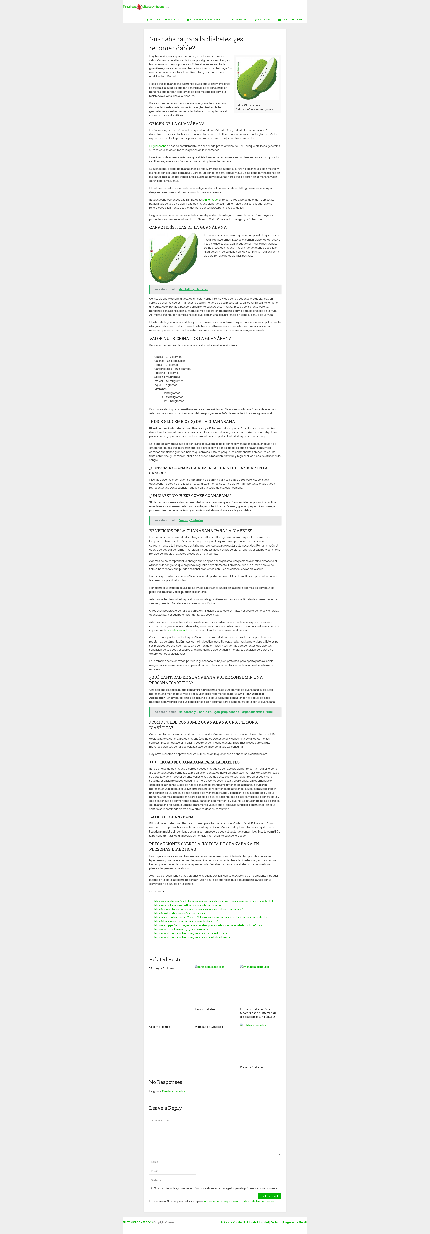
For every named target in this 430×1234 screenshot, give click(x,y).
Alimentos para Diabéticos (207, 19)
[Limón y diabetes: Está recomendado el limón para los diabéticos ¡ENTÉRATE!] (260, 985)
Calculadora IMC (292, 19)
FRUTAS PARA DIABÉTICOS (138, 1222)
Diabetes (240, 19)
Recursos (263, 19)
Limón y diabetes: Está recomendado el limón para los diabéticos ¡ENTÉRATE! (258, 1012)
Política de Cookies (231, 1222)
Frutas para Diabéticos (164, 19)
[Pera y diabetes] (215, 985)
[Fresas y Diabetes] (260, 1043)
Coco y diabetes (159, 1026)
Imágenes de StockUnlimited (299, 1222)
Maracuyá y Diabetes (209, 1026)
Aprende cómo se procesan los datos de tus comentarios (240, 1201)
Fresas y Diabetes (251, 1067)
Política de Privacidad (256, 1222)
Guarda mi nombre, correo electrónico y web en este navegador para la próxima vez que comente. (216, 1188)
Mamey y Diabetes (161, 968)
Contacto (276, 1222)
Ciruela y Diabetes (173, 1091)
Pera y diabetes (205, 1009)
